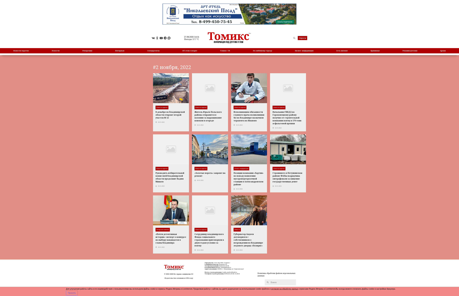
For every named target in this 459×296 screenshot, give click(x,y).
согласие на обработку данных (284, 289)
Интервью (119, 51)
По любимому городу (262, 51)
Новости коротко (21, 51)
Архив (443, 51)
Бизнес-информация (304, 51)
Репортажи (87, 51)
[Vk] (153, 38)
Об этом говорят (189, 51)
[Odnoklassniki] (157, 38)
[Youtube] (161, 38)
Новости (56, 51)
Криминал (375, 51)
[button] (302, 38)
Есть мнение (342, 51)
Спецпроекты (153, 51)
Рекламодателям (409, 51)
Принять (72, 293)
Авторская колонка (162, 229)
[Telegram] (165, 38)
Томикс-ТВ (225, 51)
